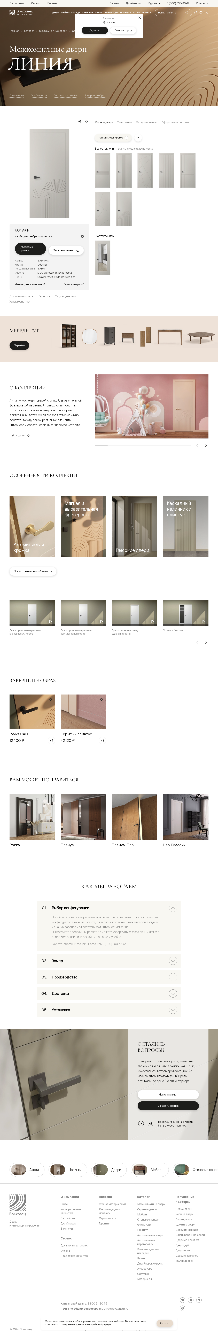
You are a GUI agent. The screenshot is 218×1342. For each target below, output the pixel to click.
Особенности (39, 95)
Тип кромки (124, 122)
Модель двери (104, 122)
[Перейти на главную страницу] (21, 12)
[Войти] (206, 13)
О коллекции (17, 95)
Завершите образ (95, 95)
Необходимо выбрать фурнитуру (33, 236)
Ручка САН (19, 734)
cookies (67, 1321)
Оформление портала (175, 122)
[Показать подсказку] (138, 138)
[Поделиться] (80, 121)
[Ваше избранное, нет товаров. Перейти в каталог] (201, 13)
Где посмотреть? (74, 284)
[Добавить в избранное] (86, 121)
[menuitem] (55, 12)
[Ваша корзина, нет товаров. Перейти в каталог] (195, 13)
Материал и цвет (147, 122)
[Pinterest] (182, 1308)
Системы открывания (66, 95)
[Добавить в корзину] (51, 740)
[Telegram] (150, 1123)
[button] (32, 526)
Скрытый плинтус (76, 734)
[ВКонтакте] (141, 1123)
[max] (199, 1300)
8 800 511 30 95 (97, 1303)
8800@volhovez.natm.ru (113, 1308)
